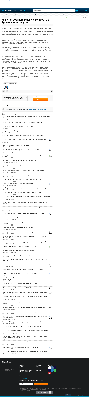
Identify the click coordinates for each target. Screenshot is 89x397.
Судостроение (6, 14)
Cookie (46, 392)
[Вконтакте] (52, 367)
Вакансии (50, 365)
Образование (65, 14)
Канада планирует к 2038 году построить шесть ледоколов (17, 131)
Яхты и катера (73, 14)
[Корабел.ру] (7, 362)
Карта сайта (21, 374)
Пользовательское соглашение (25, 370)
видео (12, 289)
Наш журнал (21, 365)
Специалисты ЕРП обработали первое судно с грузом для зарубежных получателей (24, 242)
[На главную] (9, 10)
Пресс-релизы (38, 14)
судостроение (7, 132)
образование (13, 180)
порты (12, 189)
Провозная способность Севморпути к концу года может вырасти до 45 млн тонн (23, 170)
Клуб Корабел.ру (22, 369)
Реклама (21, 367)
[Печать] (52, 91)
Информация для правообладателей (26, 372)
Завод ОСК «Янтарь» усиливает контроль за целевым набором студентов (21, 273)
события (11, 17)
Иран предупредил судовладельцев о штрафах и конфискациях (18, 250)
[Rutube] (55, 367)
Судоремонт (23, 14)
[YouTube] (49, 373)
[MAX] (49, 370)
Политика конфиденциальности (25, 371)
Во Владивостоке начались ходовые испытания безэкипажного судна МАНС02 (22, 269)
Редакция (21, 366)
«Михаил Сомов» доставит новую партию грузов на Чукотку (17, 227)
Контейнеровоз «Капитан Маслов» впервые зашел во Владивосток (19, 232)
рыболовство (13, 323)
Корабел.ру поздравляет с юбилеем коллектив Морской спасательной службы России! (24, 292)
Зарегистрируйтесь (41, 109)
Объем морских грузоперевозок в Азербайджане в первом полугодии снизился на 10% (24, 351)
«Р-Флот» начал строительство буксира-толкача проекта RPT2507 (19, 246)
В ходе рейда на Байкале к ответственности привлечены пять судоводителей (22, 312)
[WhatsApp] (55, 370)
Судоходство (15, 14)
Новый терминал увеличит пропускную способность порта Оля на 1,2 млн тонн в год (24, 188)
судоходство (7, 119)
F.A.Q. (20, 375)
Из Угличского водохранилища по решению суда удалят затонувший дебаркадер (23, 122)
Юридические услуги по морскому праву (7, 371)
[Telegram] (52, 370)
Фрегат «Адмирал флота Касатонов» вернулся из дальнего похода (19, 264)
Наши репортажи (39, 369)
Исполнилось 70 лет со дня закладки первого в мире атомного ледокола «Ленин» (23, 175)
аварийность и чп (14, 333)
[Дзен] (49, 367)
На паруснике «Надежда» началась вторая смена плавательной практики (21, 179)
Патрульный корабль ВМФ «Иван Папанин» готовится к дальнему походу (21, 347)
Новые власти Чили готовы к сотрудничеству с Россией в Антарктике (20, 126)
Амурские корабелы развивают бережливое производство (17, 183)
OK (50, 392)
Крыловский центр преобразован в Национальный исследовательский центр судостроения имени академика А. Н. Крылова (22, 150)
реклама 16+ (85, 1)
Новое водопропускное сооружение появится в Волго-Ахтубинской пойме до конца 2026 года (26, 307)
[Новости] (6, 87)
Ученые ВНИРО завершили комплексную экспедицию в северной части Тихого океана (24, 322)
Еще (80, 14)
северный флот (13, 83)
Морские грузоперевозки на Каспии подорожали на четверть (18, 217)
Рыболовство (52, 14)
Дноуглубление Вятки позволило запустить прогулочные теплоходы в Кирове (22, 192)
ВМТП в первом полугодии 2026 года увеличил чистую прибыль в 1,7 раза (21, 255)
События (30, 14)
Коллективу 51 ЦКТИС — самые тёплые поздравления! (16, 145)
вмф (12, 266)
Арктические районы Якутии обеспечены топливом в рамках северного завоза (22, 135)
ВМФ (58, 14)
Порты (45, 14)
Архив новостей (39, 370)
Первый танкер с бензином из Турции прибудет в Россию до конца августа (21, 283)
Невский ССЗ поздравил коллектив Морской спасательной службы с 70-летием (22, 326)
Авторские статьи (39, 367)
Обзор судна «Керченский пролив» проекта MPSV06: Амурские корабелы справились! (24, 287)
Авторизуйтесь (31, 109)
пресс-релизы (14, 146)
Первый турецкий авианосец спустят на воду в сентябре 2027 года (19, 160)
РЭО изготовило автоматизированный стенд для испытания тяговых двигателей (23, 213)
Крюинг (37, 366)
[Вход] (86, 10)
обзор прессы (14, 262)
